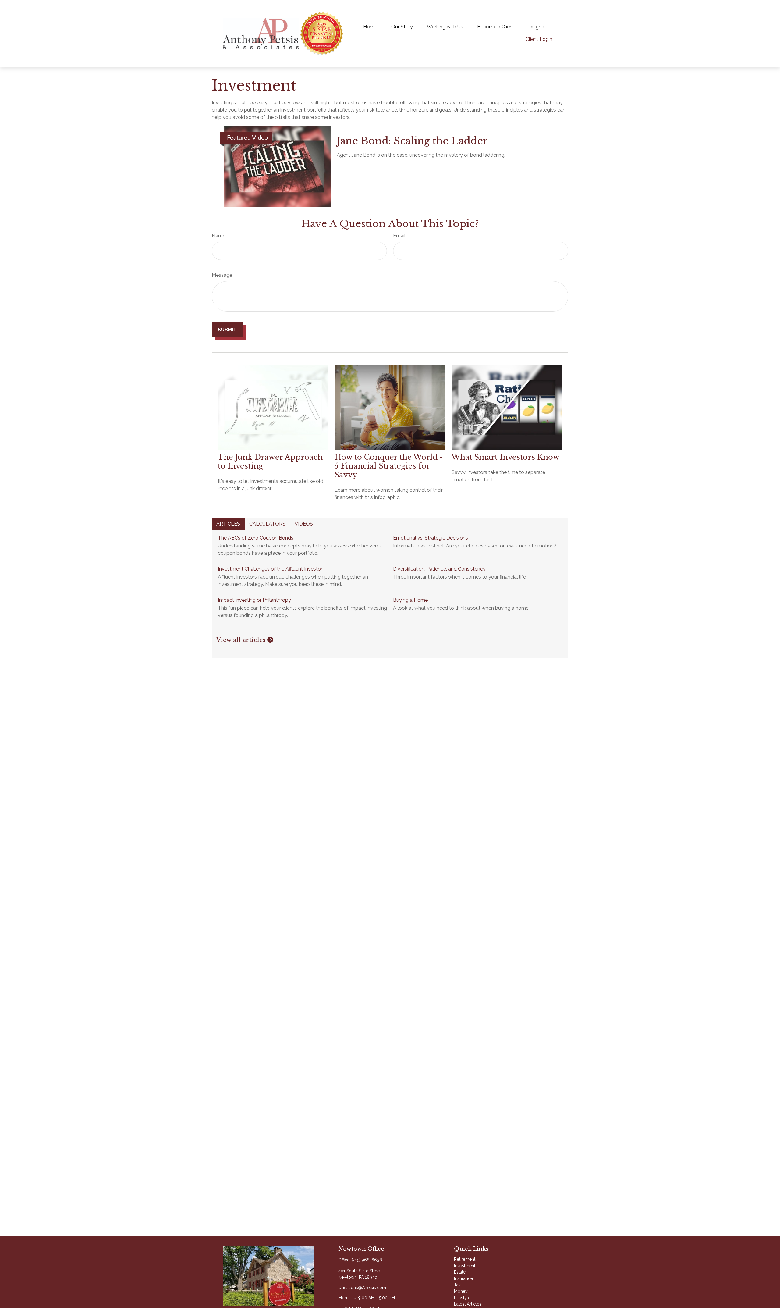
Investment (464, 1265)
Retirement (464, 1259)
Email (399, 236)
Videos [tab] (304, 524)
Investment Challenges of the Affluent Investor (270, 569)
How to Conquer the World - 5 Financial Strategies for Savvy (389, 466)
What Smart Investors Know (505, 457)
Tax (457, 1284)
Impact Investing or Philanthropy (254, 600)
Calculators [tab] (267, 524)
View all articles (241, 639)
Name (218, 236)
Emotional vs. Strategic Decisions (430, 538)
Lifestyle (462, 1297)
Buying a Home (410, 600)
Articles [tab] (228, 524)
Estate (460, 1272)
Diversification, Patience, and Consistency (439, 569)
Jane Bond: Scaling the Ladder (412, 141)
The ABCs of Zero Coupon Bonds (255, 538)
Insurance (463, 1278)
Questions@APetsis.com (362, 1287)
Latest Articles (467, 1304)
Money (461, 1291)
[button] (370, 26)
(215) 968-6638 (367, 1259)
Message (222, 275)
